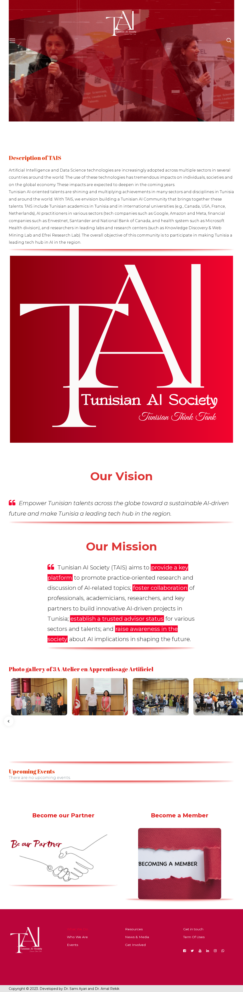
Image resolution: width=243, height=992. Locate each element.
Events (72, 945)
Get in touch (193, 929)
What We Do (77, 929)
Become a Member (179, 815)
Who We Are (77, 937)
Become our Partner (63, 815)
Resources (134, 929)
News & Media (137, 937)
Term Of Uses (194, 937)
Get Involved (135, 945)
